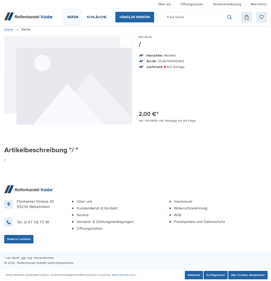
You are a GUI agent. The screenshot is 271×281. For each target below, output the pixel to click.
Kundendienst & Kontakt (97, 208)
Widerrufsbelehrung (190, 208)
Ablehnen (194, 275)
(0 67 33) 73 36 (36, 222)
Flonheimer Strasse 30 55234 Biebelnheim (35, 204)
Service (83, 215)
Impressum (183, 201)
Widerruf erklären (19, 239)
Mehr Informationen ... (125, 275)
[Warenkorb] (246, 17)
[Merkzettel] (261, 17)
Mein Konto (259, 4)
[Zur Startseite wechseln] (29, 16)
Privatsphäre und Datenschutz (199, 221)
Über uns (164, 4)
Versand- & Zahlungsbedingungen (105, 221)
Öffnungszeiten (191, 4)
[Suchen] (232, 17)
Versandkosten (44, 258)
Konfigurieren (215, 275)
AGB (177, 215)
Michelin (145, 37)
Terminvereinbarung (227, 4)
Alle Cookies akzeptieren (248, 275)
